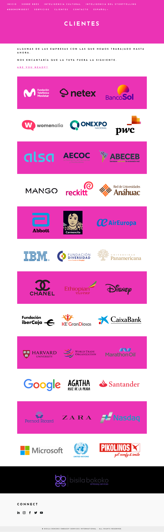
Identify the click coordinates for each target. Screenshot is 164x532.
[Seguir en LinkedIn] (18, 513)
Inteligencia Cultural (62, 4)
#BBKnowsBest (18, 10)
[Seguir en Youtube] (41, 513)
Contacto (81, 10)
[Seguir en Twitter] (35, 513)
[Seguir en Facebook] (29, 513)
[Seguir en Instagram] (24, 513)
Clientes (61, 10)
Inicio (12, 4)
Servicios (42, 10)
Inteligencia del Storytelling (111, 4)
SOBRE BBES (30, 4)
